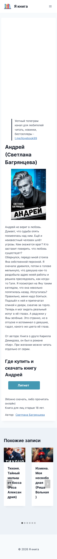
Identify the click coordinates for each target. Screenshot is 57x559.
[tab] (22, 523)
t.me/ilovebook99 (26, 138)
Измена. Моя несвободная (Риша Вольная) (42, 482)
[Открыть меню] (50, 6)
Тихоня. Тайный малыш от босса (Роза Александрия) (15, 482)
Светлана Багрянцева (30, 414)
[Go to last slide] (9, 484)
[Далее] (47, 484)
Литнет (23, 385)
